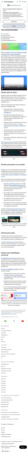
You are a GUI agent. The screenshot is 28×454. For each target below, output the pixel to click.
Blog (2, 339)
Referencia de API (5, 402)
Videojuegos (3, 347)
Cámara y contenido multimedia (8, 354)
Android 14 (3, 385)
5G (1, 358)
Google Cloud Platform (6, 434)
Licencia (9, 441)
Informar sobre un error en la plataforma (9, 412)
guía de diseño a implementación (15, 209)
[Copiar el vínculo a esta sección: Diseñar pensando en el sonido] (2, 167)
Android (3, 328)
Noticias (3, 337)
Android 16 (3, 381)
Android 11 (3, 392)
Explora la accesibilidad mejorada (9, 269)
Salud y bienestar (4, 351)
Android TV (3, 373)
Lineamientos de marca (17, 441)
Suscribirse (24, 447)
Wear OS (3, 366)
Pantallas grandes (5, 364)
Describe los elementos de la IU (11, 183)
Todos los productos (6, 436)
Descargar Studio (5, 404)
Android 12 (3, 389)
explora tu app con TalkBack (12, 174)
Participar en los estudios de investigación (10, 419)
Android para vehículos (6, 370)
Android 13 (3, 387)
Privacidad (3, 356)
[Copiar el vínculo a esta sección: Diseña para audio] (16, 233)
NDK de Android (4, 406)
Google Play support (5, 416)
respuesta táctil (16, 287)
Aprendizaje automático (6, 349)
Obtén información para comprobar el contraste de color (15, 125)
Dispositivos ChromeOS (6, 368)
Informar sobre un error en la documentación (10, 414)
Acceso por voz (10, 242)
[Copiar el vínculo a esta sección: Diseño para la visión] (18, 92)
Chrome (3, 430)
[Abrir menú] (2, 1)
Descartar (14, 21)
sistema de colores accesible (11, 142)
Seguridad (3, 332)
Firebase (3, 432)
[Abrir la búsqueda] (17, 1)
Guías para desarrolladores (7, 400)
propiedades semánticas (17, 185)
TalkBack (3, 170)
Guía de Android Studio (6, 397)
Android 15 (3, 383)
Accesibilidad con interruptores (8, 258)
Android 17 (3, 378)
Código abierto (4, 335)
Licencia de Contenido (5, 312)
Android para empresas (6, 330)
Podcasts (3, 341)
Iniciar (14, 26)
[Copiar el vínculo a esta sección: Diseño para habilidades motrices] (9, 255)
